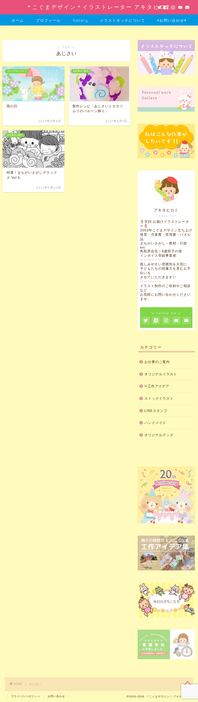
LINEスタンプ (155, 411)
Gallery (80, 20)
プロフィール (48, 20)
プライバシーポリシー (25, 696)
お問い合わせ (56, 696)
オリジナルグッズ (158, 435)
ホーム (18, 20)
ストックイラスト (158, 398)
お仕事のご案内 (157, 362)
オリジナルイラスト (160, 374)
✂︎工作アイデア (156, 386)
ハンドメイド (155, 423)
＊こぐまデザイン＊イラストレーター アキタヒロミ (99, 7)
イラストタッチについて (122, 20)
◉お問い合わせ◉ (172, 20)
